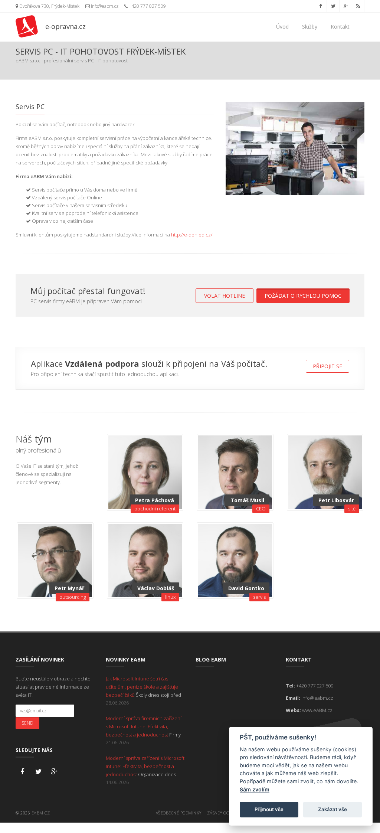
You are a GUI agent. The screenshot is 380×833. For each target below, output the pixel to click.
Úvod (282, 26)
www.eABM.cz (317, 710)
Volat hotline (224, 295)
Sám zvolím (254, 789)
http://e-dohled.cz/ (191, 234)
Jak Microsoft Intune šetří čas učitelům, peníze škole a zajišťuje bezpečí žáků (142, 686)
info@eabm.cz (104, 6)
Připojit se (327, 366)
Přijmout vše (269, 809)
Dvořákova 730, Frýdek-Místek (48, 6)
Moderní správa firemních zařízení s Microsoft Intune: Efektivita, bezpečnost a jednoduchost (143, 726)
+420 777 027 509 (147, 6)
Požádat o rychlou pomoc (303, 295)
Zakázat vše (332, 809)
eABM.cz (41, 813)
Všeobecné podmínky (179, 813)
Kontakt (340, 26)
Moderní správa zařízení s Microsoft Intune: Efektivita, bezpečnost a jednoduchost (145, 766)
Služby (309, 26)
